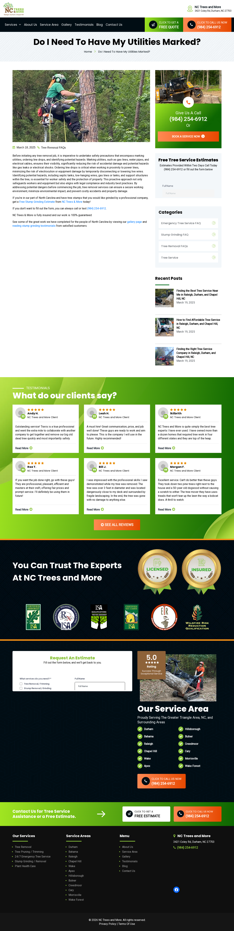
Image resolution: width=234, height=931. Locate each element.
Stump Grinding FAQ (174, 235)
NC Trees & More (72, 201)
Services (11, 25)
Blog (99, 25)
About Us (30, 25)
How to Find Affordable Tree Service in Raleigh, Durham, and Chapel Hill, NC (198, 323)
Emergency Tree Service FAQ (181, 223)
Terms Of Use (126, 924)
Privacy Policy (107, 924)
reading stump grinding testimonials (34, 225)
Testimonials (84, 25)
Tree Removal (23, 847)
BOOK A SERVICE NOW (186, 136)
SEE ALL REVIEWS (118, 525)
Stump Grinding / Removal (30, 861)
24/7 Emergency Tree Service (33, 856)
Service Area (49, 25)
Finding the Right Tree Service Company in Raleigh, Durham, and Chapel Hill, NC (196, 352)
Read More (22, 448)
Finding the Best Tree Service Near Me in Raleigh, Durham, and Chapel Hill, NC (197, 294)
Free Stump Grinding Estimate (37, 201)
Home (88, 52)
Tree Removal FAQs (53, 147)
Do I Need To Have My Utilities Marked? (124, 52)
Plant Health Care (25, 866)
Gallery (66, 25)
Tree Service (169, 258)
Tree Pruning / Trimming (29, 851)
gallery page (134, 221)
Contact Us (114, 25)
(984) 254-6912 (96, 208)
